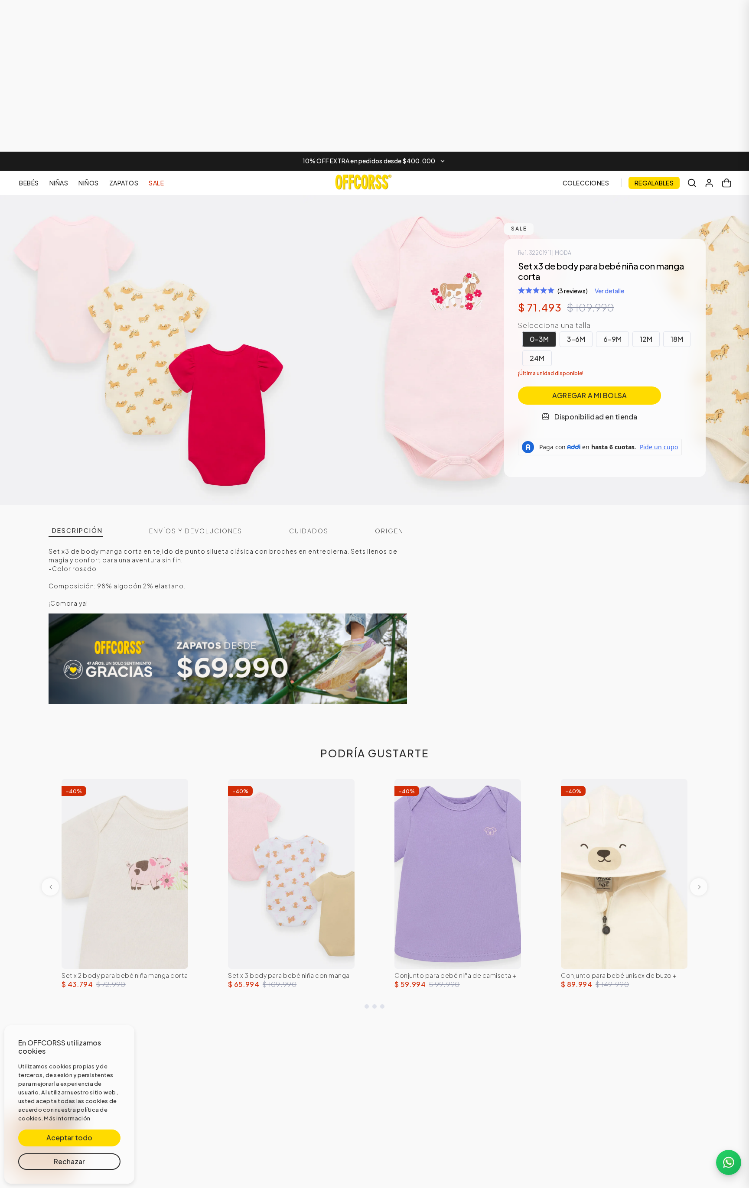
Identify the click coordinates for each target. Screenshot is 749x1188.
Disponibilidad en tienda (596, 416)
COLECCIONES (586, 182)
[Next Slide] (698, 887)
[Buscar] (691, 183)
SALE (156, 182)
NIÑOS (88, 182)
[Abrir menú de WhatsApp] (728, 1162)
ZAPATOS (124, 182)
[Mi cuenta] (709, 183)
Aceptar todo (69, 1137)
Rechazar (69, 1161)
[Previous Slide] (50, 887)
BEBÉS (29, 182)
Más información (67, 1118)
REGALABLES (654, 183)
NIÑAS (58, 182)
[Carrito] (726, 183)
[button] (374, 161)
